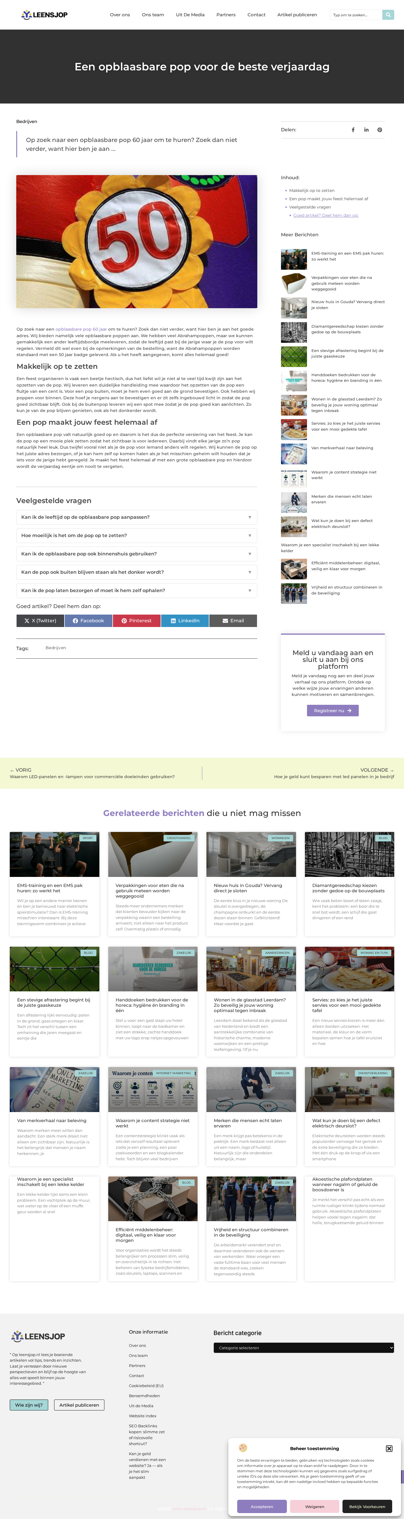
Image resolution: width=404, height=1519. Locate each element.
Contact (257, 14)
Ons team (153, 14)
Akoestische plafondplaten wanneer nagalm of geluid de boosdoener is (345, 1184)
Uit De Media (190, 14)
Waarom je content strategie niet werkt (153, 1123)
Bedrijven (26, 121)
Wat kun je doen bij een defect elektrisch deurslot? (346, 1123)
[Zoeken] (388, 15)
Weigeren (314, 1506)
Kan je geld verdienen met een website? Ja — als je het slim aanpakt (147, 1465)
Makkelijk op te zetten (311, 190)
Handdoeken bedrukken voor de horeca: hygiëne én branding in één (152, 1005)
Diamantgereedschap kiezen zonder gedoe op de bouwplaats (348, 888)
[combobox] (356, 15)
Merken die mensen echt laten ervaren (248, 1123)
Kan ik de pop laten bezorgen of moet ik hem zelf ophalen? (137, 590)
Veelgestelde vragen (310, 207)
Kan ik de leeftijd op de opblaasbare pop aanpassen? (137, 517)
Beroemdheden (144, 1395)
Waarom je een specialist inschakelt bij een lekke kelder (50, 1181)
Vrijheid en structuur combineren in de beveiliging (251, 1232)
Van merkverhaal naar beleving (342, 447)
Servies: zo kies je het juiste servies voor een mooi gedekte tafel (346, 1005)
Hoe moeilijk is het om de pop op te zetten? (137, 535)
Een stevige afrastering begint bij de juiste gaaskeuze (53, 1002)
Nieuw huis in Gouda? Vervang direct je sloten (248, 888)
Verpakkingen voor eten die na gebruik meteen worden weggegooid (341, 283)
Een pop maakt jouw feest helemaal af (328, 198)
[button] (389, 1449)
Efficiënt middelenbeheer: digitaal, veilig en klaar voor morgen (146, 1235)
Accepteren (262, 1506)
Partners (226, 14)
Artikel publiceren (297, 14)
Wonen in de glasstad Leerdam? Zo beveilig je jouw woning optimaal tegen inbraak (346, 405)
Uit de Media (141, 1405)
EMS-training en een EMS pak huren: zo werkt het (50, 888)
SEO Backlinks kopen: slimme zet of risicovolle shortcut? (147, 1434)
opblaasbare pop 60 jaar (81, 329)
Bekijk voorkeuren (367, 1506)
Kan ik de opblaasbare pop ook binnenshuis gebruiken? (137, 554)
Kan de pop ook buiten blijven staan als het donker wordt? (137, 572)
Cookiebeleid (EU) (146, 1385)
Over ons (120, 14)
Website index (142, 1415)
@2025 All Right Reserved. (202, 1508)
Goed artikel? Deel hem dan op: (325, 215)
